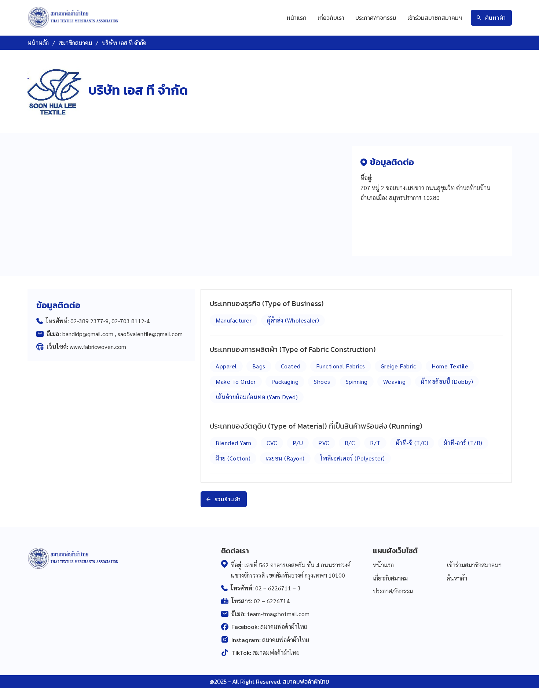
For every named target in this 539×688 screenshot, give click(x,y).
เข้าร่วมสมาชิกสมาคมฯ (434, 17)
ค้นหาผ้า (495, 17)
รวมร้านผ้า (227, 499)
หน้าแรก (297, 17)
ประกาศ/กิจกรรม (375, 17)
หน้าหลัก (38, 43)
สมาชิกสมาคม (75, 43)
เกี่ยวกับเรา (331, 17)
